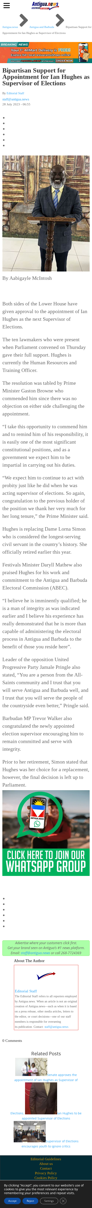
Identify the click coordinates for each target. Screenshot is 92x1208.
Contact (46, 1168)
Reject (30, 1201)
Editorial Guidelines (46, 1159)
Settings (49, 1201)
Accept (12, 1201)
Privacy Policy (46, 1173)
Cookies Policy (45, 1178)
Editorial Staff (15, 93)
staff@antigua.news (15, 99)
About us (46, 1164)
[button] (7, 5)
